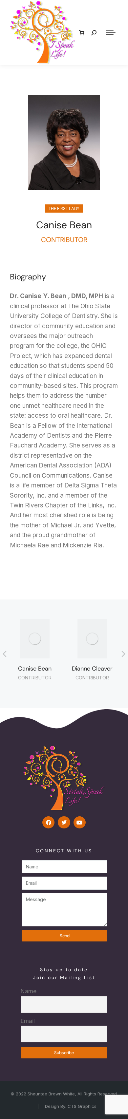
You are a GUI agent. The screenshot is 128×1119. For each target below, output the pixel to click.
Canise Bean (35, 669)
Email (28, 1020)
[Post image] (35, 638)
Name (28, 991)
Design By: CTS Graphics (70, 1106)
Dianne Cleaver (92, 669)
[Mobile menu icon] (110, 33)
